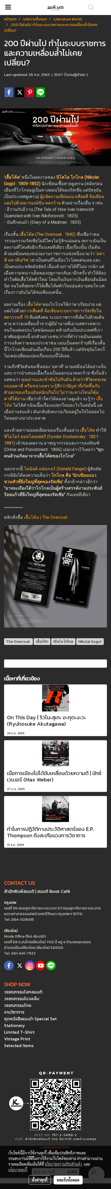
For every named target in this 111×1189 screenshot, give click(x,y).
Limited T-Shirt (19, 1032)
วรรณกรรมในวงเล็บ (21, 998)
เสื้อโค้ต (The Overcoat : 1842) (47, 234)
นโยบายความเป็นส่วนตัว (63, 1164)
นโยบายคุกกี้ (17, 1169)
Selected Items (18, 1045)
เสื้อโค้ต (33, 304)
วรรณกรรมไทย (17, 1005)
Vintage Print (17, 1039)
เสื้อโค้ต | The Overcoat (46, 517)
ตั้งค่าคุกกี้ (39, 1179)
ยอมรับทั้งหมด (68, 1179)
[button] (89, 7)
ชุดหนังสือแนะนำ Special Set (30, 1018)
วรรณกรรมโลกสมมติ (23, 992)
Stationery (14, 1025)
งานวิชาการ (14, 1012)
